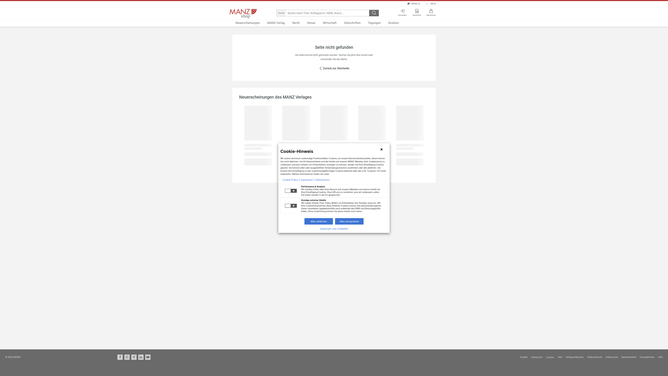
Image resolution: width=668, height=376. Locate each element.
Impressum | (307, 179)
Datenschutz (322, 179)
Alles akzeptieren (349, 221)
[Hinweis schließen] (381, 149)
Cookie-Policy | (291, 179)
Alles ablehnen (319, 221)
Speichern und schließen (334, 228)
